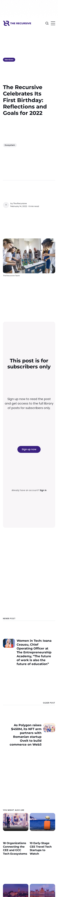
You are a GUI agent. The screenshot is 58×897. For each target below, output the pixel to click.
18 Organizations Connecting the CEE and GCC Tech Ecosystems (15, 848)
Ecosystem (10, 145)
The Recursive (20, 203)
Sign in (43, 490)
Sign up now (29, 449)
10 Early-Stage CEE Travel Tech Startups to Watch (41, 848)
